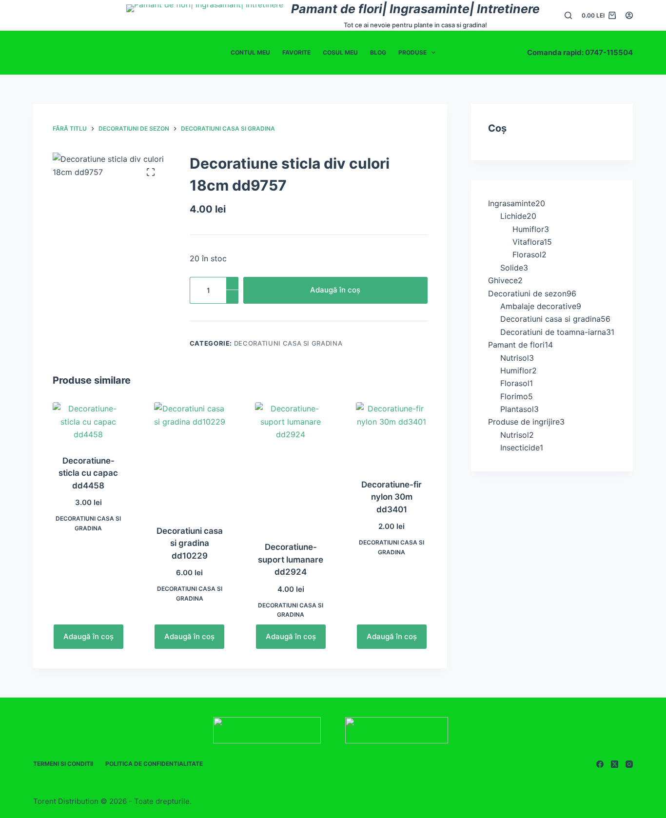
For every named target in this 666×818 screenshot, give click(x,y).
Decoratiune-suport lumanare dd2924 (290, 559)
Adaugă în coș (335, 289)
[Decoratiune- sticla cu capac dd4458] (88, 422)
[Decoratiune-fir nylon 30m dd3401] (391, 434)
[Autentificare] (629, 15)
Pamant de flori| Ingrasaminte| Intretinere (415, 8)
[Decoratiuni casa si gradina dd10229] (189, 457)
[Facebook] (600, 764)
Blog (378, 52)
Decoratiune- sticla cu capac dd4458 (88, 473)
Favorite (296, 52)
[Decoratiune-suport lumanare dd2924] (290, 465)
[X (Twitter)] (614, 764)
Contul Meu (250, 52)
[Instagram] (629, 764)
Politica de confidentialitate (154, 763)
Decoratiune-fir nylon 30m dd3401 (391, 497)
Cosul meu (340, 52)
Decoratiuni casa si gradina (288, 343)
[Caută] (568, 15)
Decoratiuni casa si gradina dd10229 (190, 543)
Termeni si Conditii (63, 763)
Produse (412, 52)
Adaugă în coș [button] (88, 636)
